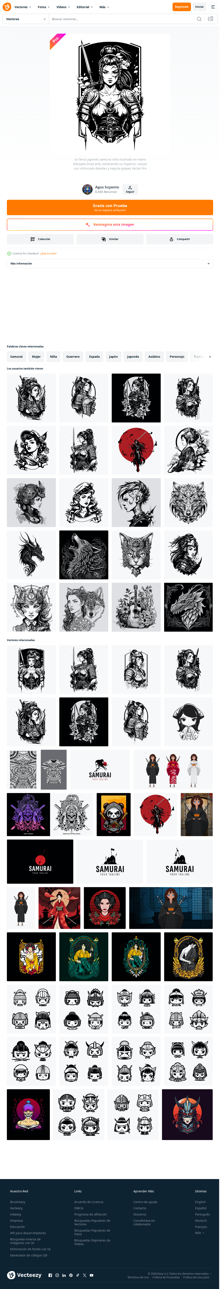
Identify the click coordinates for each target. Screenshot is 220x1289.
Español (198, 1208)
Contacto (137, 1208)
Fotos (42, 7)
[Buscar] (196, 18)
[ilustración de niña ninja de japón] (28, 1114)
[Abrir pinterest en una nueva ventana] (71, 1275)
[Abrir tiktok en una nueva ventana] (77, 1275)
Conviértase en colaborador (142, 1222)
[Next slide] (203, 357)
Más (102, 7)
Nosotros (137, 1214)
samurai (16, 357)
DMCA (77, 1208)
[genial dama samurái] (83, 956)
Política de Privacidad (162, 1277)
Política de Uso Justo (193, 1277)
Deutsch (198, 1220)
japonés (133, 357)
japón (113, 357)
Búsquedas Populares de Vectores (91, 1222)
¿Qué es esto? (48, 253)
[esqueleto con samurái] (136, 450)
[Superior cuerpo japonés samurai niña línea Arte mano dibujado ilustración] (31, 398)
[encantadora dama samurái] (136, 956)
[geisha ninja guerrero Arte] (59, 908)
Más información (21, 263)
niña (53, 357)
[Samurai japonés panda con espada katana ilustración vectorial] (114, 814)
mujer (36, 357)
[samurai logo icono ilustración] (100, 770)
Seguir (128, 192)
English (197, 1202)
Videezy (15, 1214)
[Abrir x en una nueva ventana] (84, 1275)
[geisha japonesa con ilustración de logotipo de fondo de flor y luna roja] (105, 908)
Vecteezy (16, 1208)
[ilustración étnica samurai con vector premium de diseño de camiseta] (37, 770)
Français (198, 1227)
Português (199, 1214)
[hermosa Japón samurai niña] (187, 1114)
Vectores (21, 7)
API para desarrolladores (28, 1233)
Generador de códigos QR (28, 1255)
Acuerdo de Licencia (87, 1202)
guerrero (73, 357)
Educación (17, 1227)
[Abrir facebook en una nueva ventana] (50, 1275)
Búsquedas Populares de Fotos (91, 1232)
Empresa (16, 1220)
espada (94, 357)
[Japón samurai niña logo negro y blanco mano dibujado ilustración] (188, 554)
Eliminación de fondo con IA (30, 1249)
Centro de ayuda (143, 1202)
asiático (154, 357)
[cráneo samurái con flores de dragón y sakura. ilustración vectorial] (50, 814)
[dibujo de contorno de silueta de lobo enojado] (188, 502)
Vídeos (61, 7)
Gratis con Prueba (108, 207)
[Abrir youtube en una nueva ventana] (91, 1275)
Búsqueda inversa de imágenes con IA (25, 1241)
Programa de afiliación (89, 1214)
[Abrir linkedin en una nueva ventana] (64, 1275)
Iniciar (196, 7)
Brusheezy (17, 1202)
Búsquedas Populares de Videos (91, 1242)
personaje (177, 357)
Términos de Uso (135, 1277)
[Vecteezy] (7, 7)
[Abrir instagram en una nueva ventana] (57, 1275)
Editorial (83, 7)
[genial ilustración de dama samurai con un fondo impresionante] (31, 956)
